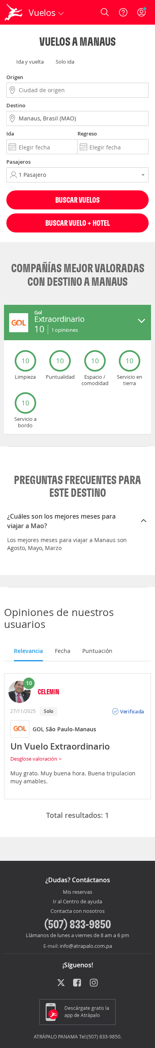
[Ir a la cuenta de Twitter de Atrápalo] (61, 983)
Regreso (87, 133)
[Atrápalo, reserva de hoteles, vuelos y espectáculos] (13, 12)
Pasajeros (18, 161)
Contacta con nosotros (77, 911)
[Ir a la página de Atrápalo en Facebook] (77, 983)
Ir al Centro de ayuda (77, 902)
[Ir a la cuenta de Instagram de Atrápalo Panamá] (94, 983)
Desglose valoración (34, 758)
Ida (10, 133)
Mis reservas (77, 892)
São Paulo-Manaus (71, 729)
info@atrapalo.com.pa (86, 945)
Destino (15, 105)
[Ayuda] (123, 12)
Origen (14, 77)
